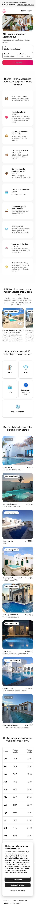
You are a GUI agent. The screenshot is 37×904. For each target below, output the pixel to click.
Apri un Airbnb (26, 11)
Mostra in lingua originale (25, 5)
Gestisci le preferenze (17, 890)
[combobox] (17, 49)
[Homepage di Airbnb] (4, 11)
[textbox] (10, 56)
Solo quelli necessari (17, 885)
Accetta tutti (17, 880)
